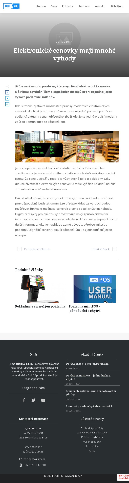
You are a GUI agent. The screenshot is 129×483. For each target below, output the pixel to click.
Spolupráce (92, 446)
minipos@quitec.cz (34, 459)
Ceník (92, 451)
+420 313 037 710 (35, 465)
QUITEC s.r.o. (24, 363)
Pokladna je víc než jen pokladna (40, 295)
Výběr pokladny (92, 441)
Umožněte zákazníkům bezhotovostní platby (92, 395)
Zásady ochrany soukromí (92, 432)
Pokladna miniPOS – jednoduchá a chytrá (94, 295)
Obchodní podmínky (91, 428)
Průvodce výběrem (92, 437)
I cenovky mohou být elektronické (92, 408)
